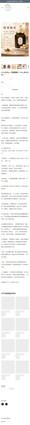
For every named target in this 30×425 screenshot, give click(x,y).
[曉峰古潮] (8, 7)
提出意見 (3, 421)
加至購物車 (15, 89)
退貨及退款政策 (7, 418)
